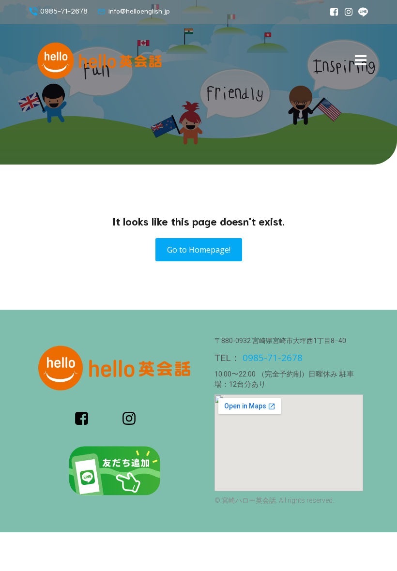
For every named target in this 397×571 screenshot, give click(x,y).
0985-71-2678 (273, 357)
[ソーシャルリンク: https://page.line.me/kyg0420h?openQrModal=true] (360, 12)
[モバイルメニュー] (360, 60)
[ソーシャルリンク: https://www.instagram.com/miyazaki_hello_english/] (346, 12)
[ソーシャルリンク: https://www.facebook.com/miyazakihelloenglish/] (331, 12)
